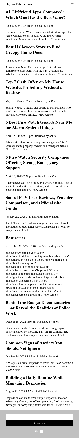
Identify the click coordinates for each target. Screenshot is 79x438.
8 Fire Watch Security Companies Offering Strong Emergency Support (37, 163)
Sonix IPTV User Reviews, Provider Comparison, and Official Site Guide (39, 203)
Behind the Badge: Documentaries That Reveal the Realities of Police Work (38, 308)
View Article (58, 39)
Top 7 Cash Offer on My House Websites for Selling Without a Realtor (35, 88)
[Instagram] (36, 432)
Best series (15, 238)
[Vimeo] (41, 432)
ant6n (50, 26)
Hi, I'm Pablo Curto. (19, 4)
